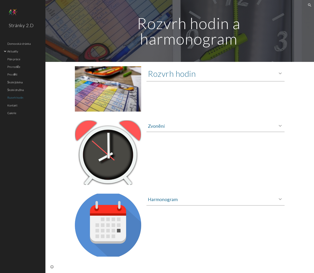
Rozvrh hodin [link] (15, 97)
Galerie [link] (11, 113)
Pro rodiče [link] (13, 66)
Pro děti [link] (12, 74)
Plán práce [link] (13, 59)
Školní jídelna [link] (15, 82)
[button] (309, 5)
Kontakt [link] (12, 105)
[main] (189, 31)
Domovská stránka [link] (19, 43)
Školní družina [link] (15, 90)
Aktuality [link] (12, 51)
